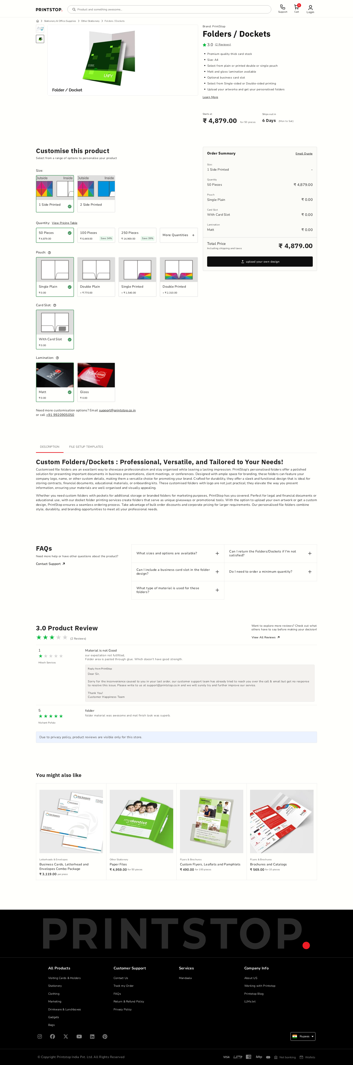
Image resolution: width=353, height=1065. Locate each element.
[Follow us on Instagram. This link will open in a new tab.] (40, 1036)
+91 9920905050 (60, 415)
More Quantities (175, 235)
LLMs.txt (250, 1001)
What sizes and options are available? (166, 553)
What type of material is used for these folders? (167, 590)
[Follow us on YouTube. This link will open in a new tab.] (79, 1036)
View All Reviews (264, 637)
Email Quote (304, 154)
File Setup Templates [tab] (86, 447)
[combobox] (302, 1036)
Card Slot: (43, 305)
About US (250, 978)
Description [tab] (49, 447)
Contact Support (48, 564)
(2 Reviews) (223, 44)
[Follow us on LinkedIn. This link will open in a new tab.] (92, 1036)
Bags (51, 1025)
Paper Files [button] (118, 864)
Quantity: (43, 223)
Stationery (55, 986)
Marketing (54, 1001)
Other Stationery (90, 21)
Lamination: (45, 358)
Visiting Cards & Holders (64, 978)
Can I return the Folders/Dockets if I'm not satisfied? (262, 553)
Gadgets (53, 1017)
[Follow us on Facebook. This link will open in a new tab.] (52, 1036)
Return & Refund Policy (129, 1001)
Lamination (213, 224)
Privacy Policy (123, 1009)
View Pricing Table (64, 223)
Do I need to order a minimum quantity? (260, 572)
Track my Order (124, 986)
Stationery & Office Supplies (60, 21)
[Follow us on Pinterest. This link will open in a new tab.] (105, 1036)
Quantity (212, 179)
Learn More (210, 97)
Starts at (207, 114)
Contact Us (121, 978)
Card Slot (212, 209)
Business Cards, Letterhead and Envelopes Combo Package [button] (64, 866)
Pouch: (41, 252)
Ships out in (269, 114)
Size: (39, 171)
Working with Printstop (260, 986)
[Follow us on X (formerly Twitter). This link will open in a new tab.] (65, 1036)
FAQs (117, 994)
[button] (310, 9)
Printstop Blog (254, 994)
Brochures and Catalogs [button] (268, 864)
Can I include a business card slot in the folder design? (173, 572)
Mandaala (185, 978)
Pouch (210, 194)
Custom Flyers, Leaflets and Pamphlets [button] (210, 864)
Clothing (53, 994)
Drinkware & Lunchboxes (64, 1009)
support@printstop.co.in (117, 410)
